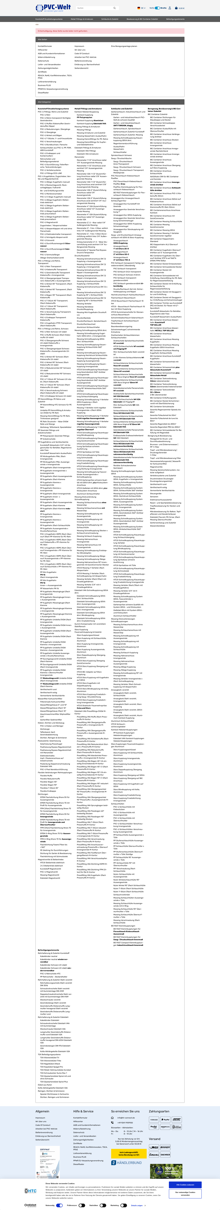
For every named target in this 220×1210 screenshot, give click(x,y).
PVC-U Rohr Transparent (50, 266)
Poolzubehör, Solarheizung (49, 741)
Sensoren (154, 497)
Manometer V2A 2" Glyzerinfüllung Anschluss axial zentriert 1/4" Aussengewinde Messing (92, 200)
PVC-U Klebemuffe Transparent (53, 269)
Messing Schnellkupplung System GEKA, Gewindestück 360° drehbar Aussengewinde (128, 521)
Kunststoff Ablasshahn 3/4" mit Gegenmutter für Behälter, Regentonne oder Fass (56, 447)
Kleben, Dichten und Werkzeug (51, 723)
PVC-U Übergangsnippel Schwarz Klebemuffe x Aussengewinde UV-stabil (55, 351)
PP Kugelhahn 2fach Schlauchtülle (55, 525)
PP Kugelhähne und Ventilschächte (53, 442)
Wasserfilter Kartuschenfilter (50, 699)
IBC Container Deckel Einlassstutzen (165, 264)
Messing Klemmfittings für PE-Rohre (92, 139)
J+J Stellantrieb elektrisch (51, 866)
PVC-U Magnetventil (49, 222)
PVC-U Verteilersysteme (50, 170)
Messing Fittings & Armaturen (87, 127)
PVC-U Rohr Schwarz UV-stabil (53, 332)
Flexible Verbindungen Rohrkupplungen (55, 772)
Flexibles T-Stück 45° (49, 788)
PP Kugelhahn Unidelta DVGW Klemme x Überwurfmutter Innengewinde (53, 672)
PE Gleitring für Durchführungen (54, 850)
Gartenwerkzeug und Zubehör (163, 523)
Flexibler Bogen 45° (48, 782)
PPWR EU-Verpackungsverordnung (53, 89)
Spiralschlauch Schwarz (121, 155)
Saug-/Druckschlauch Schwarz (127, 167)
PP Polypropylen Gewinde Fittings (54, 436)
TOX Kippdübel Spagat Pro (51, 1067)
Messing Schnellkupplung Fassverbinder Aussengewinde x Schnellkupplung (92, 474)
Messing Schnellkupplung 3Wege (91, 559)
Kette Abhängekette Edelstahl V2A (55, 1051)
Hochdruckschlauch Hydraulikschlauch (128, 295)
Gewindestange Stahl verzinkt (53, 1003)
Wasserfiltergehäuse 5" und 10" (53, 705)
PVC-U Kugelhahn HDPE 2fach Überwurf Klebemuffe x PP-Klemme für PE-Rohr (56, 542)
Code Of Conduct (82, 53)
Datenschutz (43, 61)
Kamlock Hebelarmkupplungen (124, 730)
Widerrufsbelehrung (46, 57)
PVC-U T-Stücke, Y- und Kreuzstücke (56, 138)
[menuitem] (49, 19)
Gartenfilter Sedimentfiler (51, 720)
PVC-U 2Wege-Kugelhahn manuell (55, 182)
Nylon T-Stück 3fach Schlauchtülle (128, 888)
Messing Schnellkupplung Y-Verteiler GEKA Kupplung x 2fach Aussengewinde (93, 402)
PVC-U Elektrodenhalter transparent (55, 234)
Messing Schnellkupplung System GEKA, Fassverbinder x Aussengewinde (128, 599)
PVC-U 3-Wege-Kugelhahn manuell (55, 197)
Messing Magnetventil (49, 875)
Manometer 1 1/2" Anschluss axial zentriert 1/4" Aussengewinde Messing (91, 168)
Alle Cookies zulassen (185, 1185)
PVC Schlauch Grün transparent (127, 272)
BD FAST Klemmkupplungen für (126, 931)
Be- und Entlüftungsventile (52, 191)
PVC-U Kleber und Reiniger (51, 726)
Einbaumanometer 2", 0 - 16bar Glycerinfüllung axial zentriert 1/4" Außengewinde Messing (92, 244)
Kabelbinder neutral (48, 956)
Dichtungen (43, 794)
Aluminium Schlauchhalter (88, 327)
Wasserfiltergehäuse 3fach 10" (53, 711)
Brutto (163, 8)
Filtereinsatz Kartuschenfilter (52, 702)
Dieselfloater (43, 93)
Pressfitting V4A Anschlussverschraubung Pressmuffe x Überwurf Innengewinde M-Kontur (92, 847)
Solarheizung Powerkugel (51, 744)
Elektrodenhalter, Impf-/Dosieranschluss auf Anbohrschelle (51, 758)
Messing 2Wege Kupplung (124, 667)
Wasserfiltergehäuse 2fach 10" (53, 708)
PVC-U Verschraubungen (51, 141)
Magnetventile (156, 467)
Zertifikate (42, 72)
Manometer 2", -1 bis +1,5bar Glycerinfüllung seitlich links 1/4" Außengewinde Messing (92, 236)
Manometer (79, 157)
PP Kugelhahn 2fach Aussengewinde (56, 476)
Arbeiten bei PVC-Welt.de (85, 57)
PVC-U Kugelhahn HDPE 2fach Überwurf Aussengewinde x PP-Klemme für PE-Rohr (56, 558)
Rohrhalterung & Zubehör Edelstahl (53, 1017)
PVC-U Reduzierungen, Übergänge (55, 129)
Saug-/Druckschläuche (121, 158)
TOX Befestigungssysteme (49, 1054)
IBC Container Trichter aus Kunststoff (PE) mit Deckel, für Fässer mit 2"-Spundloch (166, 305)
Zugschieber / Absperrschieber (53, 225)
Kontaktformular (45, 46)
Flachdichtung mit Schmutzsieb (54, 856)
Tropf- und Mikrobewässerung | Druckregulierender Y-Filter (163, 452)
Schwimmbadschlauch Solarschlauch (127, 318)
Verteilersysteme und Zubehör (163, 475)
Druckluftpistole (84, 318)
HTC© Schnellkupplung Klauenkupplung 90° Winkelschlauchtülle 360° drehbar (93, 388)
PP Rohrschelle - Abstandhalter (53, 977)
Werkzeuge (45, 729)
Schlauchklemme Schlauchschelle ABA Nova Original (128, 382)
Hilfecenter (42, 50)
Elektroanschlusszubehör (161, 500)
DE (142, 8)
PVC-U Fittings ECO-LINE (51, 173)
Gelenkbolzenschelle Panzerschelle (128, 460)
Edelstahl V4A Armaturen (88, 154)
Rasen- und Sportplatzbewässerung (165, 503)
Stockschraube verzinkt (50, 1000)
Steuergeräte (155, 493)
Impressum (79, 46)
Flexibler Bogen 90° (48, 785)
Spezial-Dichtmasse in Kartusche (54, 1094)
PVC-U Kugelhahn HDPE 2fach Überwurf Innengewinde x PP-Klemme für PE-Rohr (56, 550)
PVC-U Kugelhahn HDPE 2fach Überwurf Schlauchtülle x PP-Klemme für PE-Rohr (56, 566)
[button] (157, 8)
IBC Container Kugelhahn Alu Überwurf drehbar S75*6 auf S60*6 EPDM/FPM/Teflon (165, 258)
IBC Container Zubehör (158, 114)
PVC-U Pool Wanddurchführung (54, 769)
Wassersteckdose (157, 526)
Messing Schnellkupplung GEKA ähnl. (91, 330)
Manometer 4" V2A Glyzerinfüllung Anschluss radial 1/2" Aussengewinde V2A (91, 217)
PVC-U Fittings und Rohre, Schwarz (53, 329)
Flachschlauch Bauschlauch (123, 298)
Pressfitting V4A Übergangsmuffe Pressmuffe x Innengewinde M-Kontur (91, 725)
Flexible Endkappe (48, 791)
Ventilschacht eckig (48, 692)
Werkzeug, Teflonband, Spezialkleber (56, 427)
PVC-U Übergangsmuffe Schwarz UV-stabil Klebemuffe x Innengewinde (54, 343)
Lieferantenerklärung (47, 82)
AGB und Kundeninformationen (51, 53)
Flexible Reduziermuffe (50, 779)
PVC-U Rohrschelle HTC (50, 974)
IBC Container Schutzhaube (162, 406)
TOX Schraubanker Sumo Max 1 (53, 1073)
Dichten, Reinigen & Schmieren (53, 738)
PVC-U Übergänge (48, 132)
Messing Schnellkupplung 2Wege (91, 556)
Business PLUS (44, 85)
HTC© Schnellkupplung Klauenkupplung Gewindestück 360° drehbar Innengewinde (93, 372)
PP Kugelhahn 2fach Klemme (52, 479)
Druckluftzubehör (82, 256)
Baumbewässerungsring (121, 326)
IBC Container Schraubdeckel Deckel (166, 267)
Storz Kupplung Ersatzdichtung (127, 795)
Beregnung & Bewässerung (160, 436)
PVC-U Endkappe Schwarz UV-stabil (55, 396)
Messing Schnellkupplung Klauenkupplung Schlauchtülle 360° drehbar (91, 347)
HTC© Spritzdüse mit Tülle (88, 452)
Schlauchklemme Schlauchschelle (128, 443)
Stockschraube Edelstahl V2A (53, 1029)
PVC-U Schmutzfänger (50, 255)
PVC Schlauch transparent (124, 269)
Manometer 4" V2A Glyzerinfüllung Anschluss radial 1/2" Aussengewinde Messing (91, 208)
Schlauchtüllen (117, 804)
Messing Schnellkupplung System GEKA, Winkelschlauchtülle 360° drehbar (128, 529)
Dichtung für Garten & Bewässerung (56, 853)
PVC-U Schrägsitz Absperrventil (54, 237)
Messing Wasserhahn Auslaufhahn (92, 136)
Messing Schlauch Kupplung (89, 536)
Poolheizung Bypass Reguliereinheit (55, 747)
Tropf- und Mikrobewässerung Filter (165, 458)
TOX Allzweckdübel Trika (50, 1061)
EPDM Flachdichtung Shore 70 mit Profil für (55, 822)
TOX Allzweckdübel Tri (49, 1057)
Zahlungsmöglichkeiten (48, 68)
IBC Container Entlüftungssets (163, 398)
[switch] (82, 1205)
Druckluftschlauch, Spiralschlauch (92, 321)
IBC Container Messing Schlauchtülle (166, 221)
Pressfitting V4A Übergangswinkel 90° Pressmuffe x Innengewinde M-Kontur (92, 791)
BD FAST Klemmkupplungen (123, 926)
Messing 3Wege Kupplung (124, 670)
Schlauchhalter (120, 152)
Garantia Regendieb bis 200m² (163, 424)
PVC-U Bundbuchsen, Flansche (53, 145)
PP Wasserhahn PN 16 (49, 588)
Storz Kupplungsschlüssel (88, 635)
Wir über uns (80, 50)
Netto (152, 8)
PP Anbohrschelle (47, 439)
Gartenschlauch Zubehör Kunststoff (128, 132)
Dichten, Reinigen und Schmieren (54, 1097)
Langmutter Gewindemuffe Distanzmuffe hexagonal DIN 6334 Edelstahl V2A (56, 1040)
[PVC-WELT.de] (53, 8)
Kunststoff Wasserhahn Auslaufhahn (56, 453)
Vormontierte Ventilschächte (52, 696)
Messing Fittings (84, 130)
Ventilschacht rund (48, 689)
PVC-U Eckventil (47, 240)
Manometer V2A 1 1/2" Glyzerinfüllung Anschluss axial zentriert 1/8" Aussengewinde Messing (91, 184)
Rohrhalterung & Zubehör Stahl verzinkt (55, 980)
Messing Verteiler (84, 304)
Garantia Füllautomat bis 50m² (163, 415)
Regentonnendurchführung (125, 143)
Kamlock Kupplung (90, 120)
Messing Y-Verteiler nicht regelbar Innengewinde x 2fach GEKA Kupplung (91, 410)
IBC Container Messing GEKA (162, 230)
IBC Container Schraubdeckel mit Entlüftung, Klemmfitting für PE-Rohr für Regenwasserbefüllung (166, 278)
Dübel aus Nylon (45, 1085)
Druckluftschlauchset (86, 324)
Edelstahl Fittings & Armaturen (88, 148)
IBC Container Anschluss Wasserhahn (164, 322)
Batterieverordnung (83, 61)
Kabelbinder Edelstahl (49, 1020)
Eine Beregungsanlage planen (124, 46)
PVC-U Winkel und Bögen (51, 135)
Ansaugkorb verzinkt (120, 690)
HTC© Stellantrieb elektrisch (52, 863)
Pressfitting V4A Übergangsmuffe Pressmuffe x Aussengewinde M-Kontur (91, 733)
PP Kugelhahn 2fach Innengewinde (55, 467)
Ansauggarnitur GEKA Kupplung (127, 215)
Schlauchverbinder (121, 895)
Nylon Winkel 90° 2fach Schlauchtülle (129, 885)
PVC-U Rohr (45, 115)
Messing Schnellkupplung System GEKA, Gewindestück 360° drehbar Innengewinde (128, 513)
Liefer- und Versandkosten (49, 64)
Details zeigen (137, 1205)
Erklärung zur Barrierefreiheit (87, 64)
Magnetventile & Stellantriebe (50, 859)
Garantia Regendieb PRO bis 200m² (165, 427)
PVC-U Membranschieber (51, 194)
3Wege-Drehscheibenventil (52, 258)
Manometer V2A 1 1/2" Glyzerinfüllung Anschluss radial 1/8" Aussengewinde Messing (92, 176)
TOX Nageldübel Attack (50, 1064)
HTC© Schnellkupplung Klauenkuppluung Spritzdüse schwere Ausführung (93, 446)
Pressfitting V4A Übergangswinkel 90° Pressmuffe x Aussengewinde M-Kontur (93, 799)
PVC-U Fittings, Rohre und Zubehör (53, 112)
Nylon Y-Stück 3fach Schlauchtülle (128, 892)
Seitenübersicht (81, 68)
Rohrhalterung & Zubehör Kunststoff (53, 953)
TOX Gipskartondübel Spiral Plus (54, 1082)
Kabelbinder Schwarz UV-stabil (53, 965)
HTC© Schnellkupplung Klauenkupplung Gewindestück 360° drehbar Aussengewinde (93, 380)
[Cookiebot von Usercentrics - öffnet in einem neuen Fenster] (30, 1205)
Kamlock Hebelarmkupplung (87, 112)
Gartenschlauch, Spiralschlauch (127, 129)
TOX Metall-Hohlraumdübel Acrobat (55, 1070)
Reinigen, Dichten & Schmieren (51, 1091)
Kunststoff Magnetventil (50, 869)
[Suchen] (114, 8)
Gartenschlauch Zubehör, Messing (128, 135)
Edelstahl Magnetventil (50, 878)
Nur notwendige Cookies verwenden (185, 1193)
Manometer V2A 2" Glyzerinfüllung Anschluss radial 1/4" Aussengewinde (91, 192)
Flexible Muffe (46, 776)
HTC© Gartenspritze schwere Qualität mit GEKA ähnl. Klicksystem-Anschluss (92, 482)
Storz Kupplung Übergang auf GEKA (128, 775)
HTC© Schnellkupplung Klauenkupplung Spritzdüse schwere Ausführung (129, 559)
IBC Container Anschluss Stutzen (164, 140)
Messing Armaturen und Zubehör (91, 133)
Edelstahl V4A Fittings (86, 151)
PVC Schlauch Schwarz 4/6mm (126, 275)
